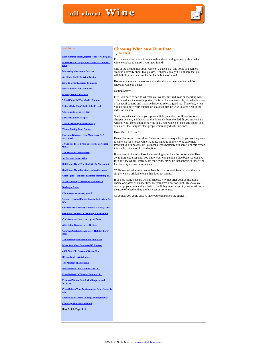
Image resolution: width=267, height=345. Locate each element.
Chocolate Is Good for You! (76, 111)
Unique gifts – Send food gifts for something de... (86, 175)
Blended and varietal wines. (76, 257)
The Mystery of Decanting (75, 262)
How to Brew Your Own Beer (77, 88)
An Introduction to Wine (74, 158)
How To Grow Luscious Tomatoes (79, 82)
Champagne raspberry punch (77, 193)
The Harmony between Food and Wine (82, 239)
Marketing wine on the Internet (78, 71)
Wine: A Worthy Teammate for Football (82, 181)
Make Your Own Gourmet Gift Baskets (82, 245)
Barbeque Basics (70, 187)
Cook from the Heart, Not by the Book (81, 219)
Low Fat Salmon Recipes (75, 117)
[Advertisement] (128, 36)
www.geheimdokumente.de (148, 342)
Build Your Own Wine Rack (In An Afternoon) (85, 164)
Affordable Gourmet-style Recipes (79, 225)
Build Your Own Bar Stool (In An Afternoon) (84, 170)
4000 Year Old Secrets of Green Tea (80, 251)
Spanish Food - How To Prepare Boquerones (85, 297)
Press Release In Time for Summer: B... (82, 274)
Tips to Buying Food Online (76, 129)
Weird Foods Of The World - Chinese (81, 100)
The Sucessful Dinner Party (76, 152)
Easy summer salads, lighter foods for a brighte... (87, 56)
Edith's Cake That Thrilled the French (81, 106)
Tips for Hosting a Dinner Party (78, 123)
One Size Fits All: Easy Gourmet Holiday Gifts (86, 207)
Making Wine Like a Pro (75, 94)
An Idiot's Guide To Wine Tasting (79, 77)
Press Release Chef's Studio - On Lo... (81, 268)
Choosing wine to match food (77, 303)
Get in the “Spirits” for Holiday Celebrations (85, 213)
